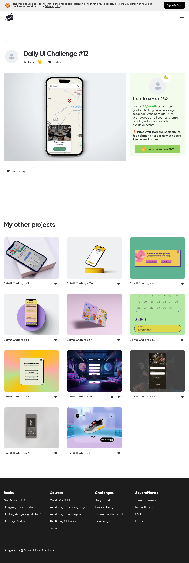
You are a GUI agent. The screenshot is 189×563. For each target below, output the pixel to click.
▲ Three (49, 550)
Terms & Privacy (145, 499)
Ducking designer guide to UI (23, 513)
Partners (140, 520)
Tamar (32, 62)
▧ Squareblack (31, 550)
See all (54, 527)
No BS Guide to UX (16, 499)
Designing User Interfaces (20, 506)
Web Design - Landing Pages (68, 506)
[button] (6, 42)
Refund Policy (144, 506)
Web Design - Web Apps (65, 513)
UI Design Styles (14, 520)
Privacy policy (53, 6)
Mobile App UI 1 (60, 499)
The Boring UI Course (63, 520)
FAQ (138, 513)
